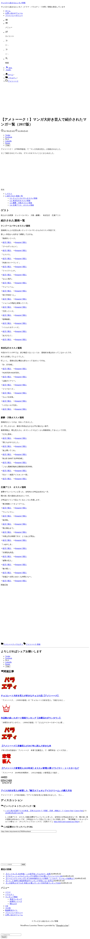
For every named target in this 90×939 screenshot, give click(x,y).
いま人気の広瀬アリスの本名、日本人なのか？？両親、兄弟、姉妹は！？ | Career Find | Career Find (44, 811)
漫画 (38, 644)
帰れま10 (13, 904)
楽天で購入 (7, 242)
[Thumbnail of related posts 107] (9, 741)
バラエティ (12, 78)
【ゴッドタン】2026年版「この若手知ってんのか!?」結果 (27, 874)
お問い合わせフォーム (14, 915)
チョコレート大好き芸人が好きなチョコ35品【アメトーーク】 (30, 695)
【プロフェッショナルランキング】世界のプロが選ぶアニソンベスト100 (33, 876)
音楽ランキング (16, 899)
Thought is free (62, 925)
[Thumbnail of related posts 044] (6, 713)
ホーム (10, 75)
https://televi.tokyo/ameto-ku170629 (66, 822)
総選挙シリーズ (16, 901)
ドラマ (8, 892)
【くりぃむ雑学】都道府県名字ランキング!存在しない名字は (29, 881)
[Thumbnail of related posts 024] (6, 764)
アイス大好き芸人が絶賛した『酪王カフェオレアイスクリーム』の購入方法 (36, 790)
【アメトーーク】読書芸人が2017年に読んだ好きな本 (26, 746)
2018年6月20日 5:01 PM (14, 813)
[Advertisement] (45, 99)
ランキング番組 (11, 897)
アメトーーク (13, 81)
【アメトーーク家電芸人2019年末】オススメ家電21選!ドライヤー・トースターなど (40, 768)
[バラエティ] (6, 786)
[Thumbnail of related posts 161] (9, 691)
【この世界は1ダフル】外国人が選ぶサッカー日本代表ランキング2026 (33, 883)
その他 (8, 908)
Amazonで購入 (21, 242)
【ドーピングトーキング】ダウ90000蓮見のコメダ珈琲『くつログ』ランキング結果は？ (40, 878)
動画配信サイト (11, 910)
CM (6, 906)
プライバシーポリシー (14, 913)
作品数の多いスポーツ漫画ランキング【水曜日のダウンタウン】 (31, 718)
